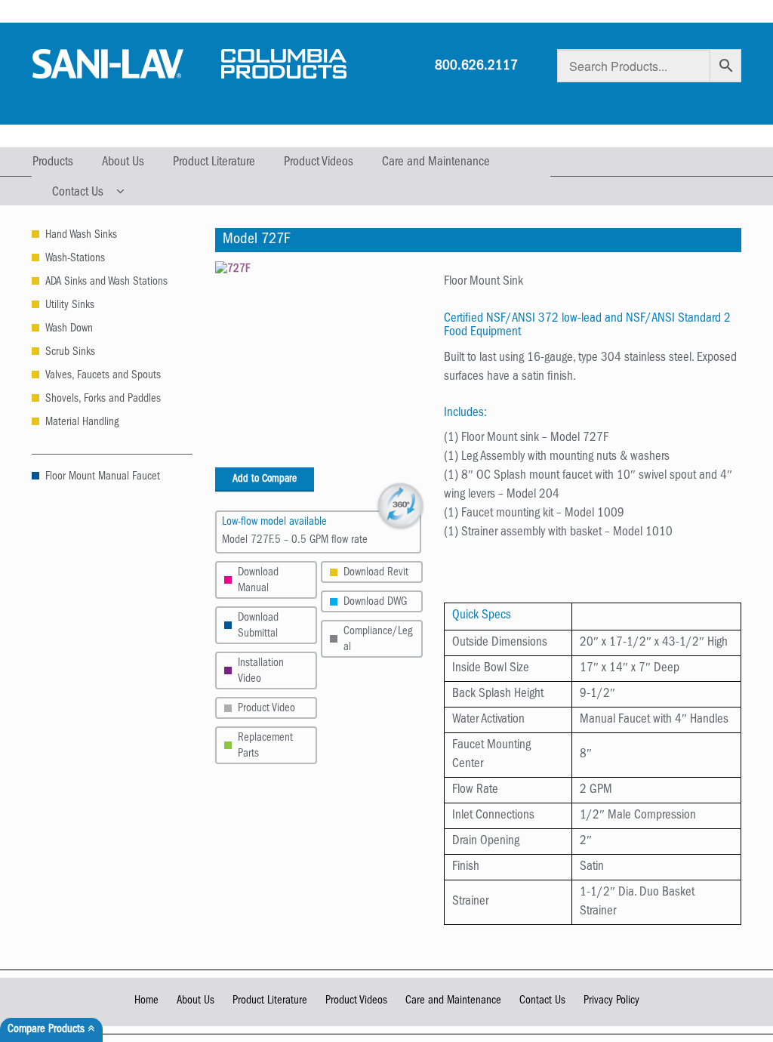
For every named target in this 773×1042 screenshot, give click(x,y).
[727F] (318, 364)
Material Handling (82, 423)
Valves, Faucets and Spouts (103, 376)
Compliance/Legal (377, 640)
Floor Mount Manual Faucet (102, 477)
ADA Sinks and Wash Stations (106, 282)
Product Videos (318, 162)
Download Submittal (258, 626)
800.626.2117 (476, 67)
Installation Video (261, 672)
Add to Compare (265, 479)
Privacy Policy (611, 1001)
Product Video (266, 709)
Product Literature (214, 162)
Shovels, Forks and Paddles (103, 399)
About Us (123, 162)
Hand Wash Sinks (81, 236)
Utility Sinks (69, 306)
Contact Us (77, 193)
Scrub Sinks (70, 353)
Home (146, 1001)
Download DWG (375, 603)
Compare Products (48, 1030)
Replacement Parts (265, 746)
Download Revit (375, 573)
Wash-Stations (75, 259)
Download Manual (258, 581)
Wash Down (69, 329)
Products (52, 162)
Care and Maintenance (436, 162)
